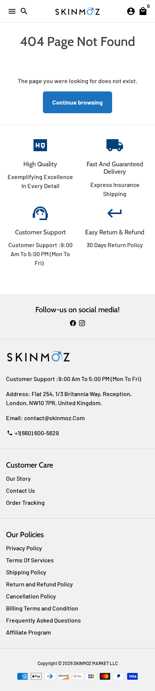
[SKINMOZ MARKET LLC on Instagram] (82, 323)
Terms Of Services (30, 559)
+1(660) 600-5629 (33, 432)
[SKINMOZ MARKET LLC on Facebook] (73, 323)
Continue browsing (77, 102)
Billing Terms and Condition (42, 608)
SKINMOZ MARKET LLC (95, 663)
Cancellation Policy (31, 596)
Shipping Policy (26, 572)
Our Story (18, 478)
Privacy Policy (24, 547)
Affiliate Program (28, 632)
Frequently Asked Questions (43, 620)
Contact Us (20, 490)
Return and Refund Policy (39, 584)
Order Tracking (25, 502)
